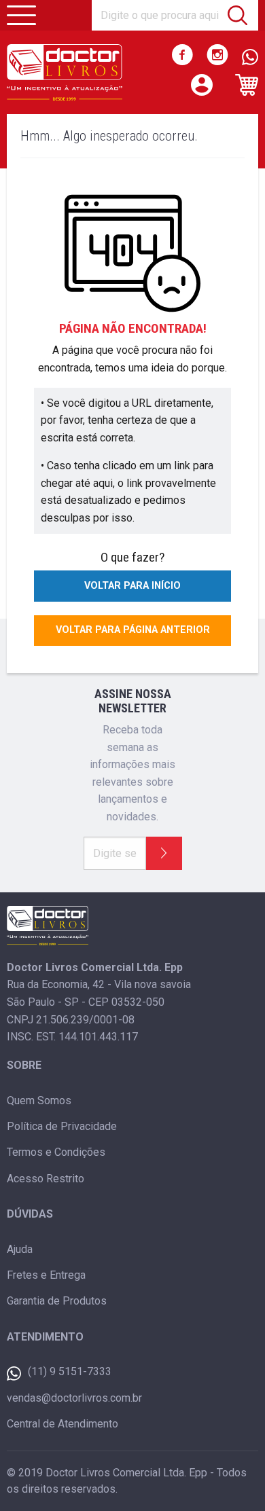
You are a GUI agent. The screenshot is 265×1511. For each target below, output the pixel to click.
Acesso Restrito (45, 1178)
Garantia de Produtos (57, 1300)
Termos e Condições (56, 1152)
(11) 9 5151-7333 (69, 1371)
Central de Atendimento (62, 1423)
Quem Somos (39, 1100)
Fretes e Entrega (46, 1275)
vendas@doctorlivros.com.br (74, 1397)
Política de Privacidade (62, 1126)
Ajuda (20, 1249)
